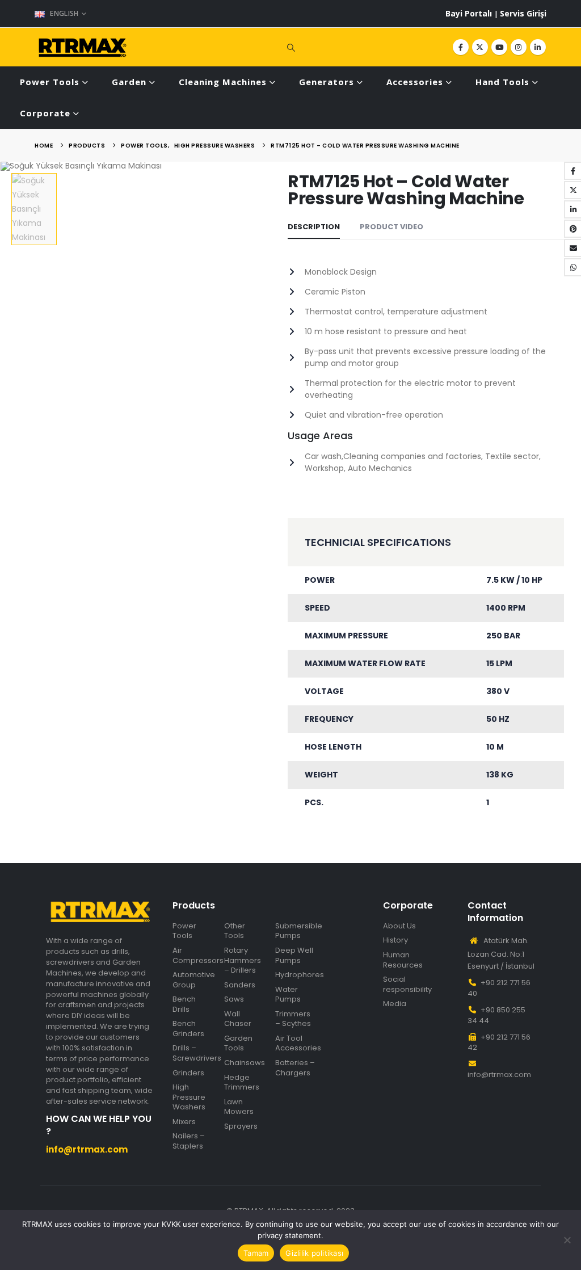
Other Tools (234, 931)
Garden (129, 81)
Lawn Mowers (239, 1107)
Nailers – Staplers (188, 1141)
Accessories (414, 81)
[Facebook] (461, 47)
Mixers (184, 1122)
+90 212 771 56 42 (499, 1042)
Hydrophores (299, 975)
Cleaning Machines (223, 81)
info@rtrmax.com (499, 1074)
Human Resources (403, 960)
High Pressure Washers (188, 1097)
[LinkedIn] (538, 47)
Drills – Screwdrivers (196, 1053)
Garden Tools (238, 1043)
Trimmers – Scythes (293, 1019)
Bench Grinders (188, 1028)
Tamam (255, 1253)
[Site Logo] (83, 47)
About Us (399, 926)
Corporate (45, 113)
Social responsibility (407, 984)
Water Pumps (288, 994)
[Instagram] (519, 47)
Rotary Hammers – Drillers (242, 960)
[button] (290, 47)
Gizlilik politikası (314, 1253)
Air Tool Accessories (298, 1043)
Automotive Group (193, 980)
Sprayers (241, 1126)
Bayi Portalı (469, 13)
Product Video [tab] (391, 226)
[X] (480, 47)
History (395, 940)
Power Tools (49, 81)
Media (394, 1004)
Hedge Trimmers (241, 1082)
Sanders (239, 985)
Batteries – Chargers (295, 1068)
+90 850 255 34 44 (496, 1015)
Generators (326, 81)
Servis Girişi (523, 13)
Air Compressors (198, 955)
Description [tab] (314, 226)
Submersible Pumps (298, 931)
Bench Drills (184, 1004)
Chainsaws (244, 1063)
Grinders (188, 1073)
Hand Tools (502, 81)
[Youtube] (499, 47)
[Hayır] (566, 1240)
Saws (234, 999)
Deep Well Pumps (294, 955)
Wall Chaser (237, 1019)
